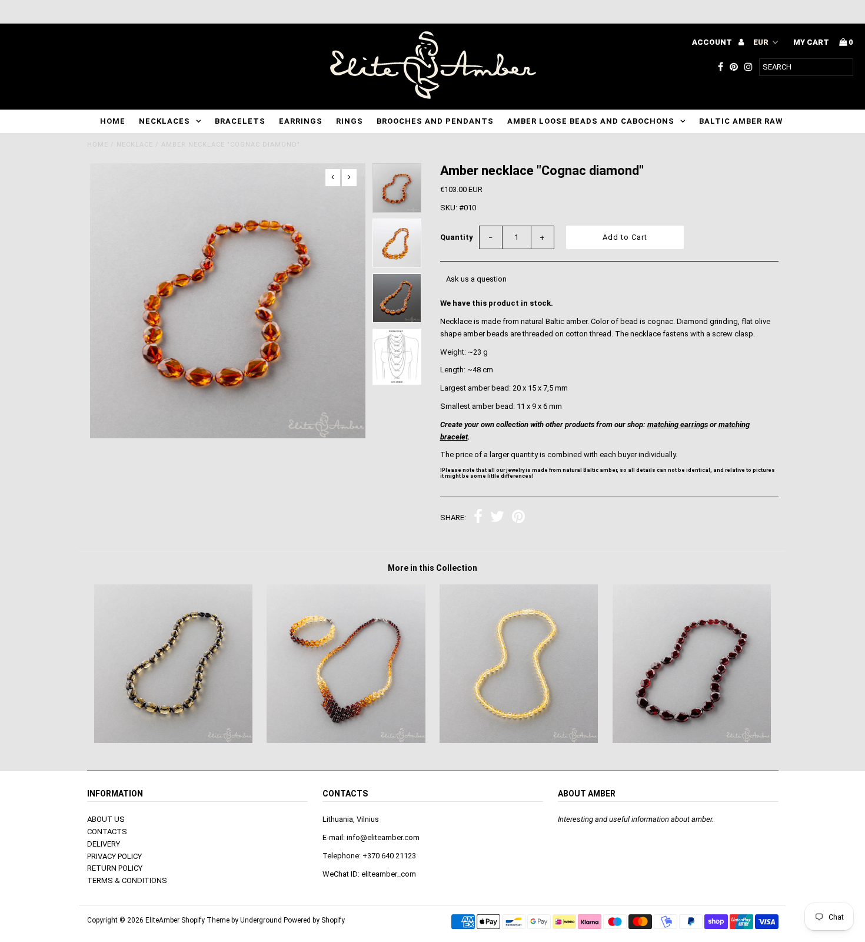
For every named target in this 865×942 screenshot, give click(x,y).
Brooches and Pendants (435, 121)
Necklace (135, 144)
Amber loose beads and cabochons (590, 121)
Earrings (300, 121)
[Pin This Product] (518, 518)
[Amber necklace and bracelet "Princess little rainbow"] (346, 740)
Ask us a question (476, 279)
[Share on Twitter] (497, 518)
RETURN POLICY (114, 868)
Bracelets (240, 121)
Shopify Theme (205, 920)
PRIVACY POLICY (114, 856)
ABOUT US (106, 819)
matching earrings (677, 424)
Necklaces (164, 121)
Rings (349, 121)
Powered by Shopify (314, 920)
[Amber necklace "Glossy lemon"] (519, 740)
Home (112, 121)
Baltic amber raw (741, 121)
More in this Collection (432, 568)
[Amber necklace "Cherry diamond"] (692, 740)
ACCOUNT (713, 42)
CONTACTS (107, 831)
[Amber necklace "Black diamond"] (173, 740)
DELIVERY (103, 843)
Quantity (456, 237)
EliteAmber (162, 920)
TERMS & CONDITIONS (127, 880)
